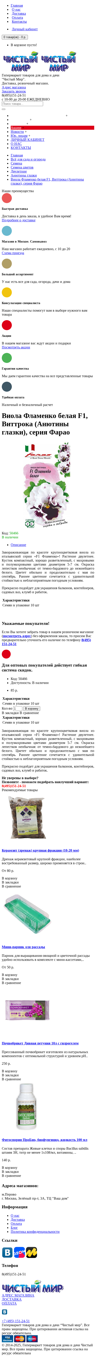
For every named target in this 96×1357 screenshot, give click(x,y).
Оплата (16, 1223)
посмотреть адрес (17, 636)
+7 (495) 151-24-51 (16, 1321)
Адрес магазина (14, 87)
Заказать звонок (14, 91)
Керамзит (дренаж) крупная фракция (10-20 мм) (40, 850)
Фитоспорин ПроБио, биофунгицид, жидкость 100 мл (44, 1140)
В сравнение (29, 713)
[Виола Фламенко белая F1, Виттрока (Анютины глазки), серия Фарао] (46, 529)
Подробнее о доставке (18, 220)
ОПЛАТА (9, 1303)
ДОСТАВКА (12, 1299)
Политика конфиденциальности (35, 1231)
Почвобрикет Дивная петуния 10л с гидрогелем (40, 1043)
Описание (18, 545)
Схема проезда (13, 253)
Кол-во (7, 708)
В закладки (10, 713)
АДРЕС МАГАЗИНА (18, 1295)
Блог (14, 1227)
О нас (15, 1215)
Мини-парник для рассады (23, 947)
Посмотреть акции (16, 347)
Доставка (18, 1219)
